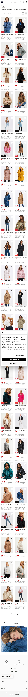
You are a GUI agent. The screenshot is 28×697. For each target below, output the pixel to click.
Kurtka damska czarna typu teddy (21, 306)
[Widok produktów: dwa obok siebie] (22, 13)
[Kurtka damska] (7, 273)
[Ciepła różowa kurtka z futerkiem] (7, 174)
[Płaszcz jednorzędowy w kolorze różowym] (21, 396)
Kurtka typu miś (4, 405)
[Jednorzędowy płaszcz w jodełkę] (21, 569)
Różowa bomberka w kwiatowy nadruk (7, 529)
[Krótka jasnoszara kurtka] (7, 569)
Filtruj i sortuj (7, 13)
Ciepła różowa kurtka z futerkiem (7, 183)
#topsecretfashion (14, 623)
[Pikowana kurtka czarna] (21, 75)
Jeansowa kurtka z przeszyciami (7, 34)
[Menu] (2, 2)
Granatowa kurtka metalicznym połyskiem (7, 207)
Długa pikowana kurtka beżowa (7, 554)
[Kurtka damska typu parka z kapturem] (21, 248)
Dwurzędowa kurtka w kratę (6, 455)
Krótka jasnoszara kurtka (6, 578)
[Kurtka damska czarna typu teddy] (21, 297)
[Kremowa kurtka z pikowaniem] (7, 75)
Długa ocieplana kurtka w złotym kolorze (21, 207)
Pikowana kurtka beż (5, 108)
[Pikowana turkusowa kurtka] (7, 470)
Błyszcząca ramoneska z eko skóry (21, 158)
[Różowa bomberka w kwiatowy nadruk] (7, 520)
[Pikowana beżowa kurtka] (7, 421)
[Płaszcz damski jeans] (21, 124)
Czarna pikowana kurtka (20, 529)
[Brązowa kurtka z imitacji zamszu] (7, 248)
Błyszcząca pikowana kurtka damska (21, 479)
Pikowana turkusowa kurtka (6, 479)
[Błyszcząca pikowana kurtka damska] (21, 470)
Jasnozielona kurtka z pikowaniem (21, 59)
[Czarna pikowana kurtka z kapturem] (21, 446)
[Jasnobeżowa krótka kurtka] (21, 545)
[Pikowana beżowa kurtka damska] (7, 297)
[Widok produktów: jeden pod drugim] (25, 13)
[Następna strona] (17, 614)
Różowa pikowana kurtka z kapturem (21, 282)
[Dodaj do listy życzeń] (11, 19)
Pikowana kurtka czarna (19, 84)
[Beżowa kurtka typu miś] (7, 495)
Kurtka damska (4, 282)
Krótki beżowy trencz (5, 59)
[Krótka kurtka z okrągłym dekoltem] (7, 124)
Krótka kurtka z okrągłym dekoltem (7, 133)
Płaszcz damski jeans (19, 133)
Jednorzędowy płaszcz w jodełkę (21, 578)
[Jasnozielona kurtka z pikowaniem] (21, 50)
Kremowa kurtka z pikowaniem (7, 84)
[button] (14, 681)
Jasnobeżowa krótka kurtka (20, 554)
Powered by (11, 694)
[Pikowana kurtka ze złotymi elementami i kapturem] (21, 174)
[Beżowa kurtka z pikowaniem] (21, 99)
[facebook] (12, 672)
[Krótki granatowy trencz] (21, 25)
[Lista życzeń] (23, 2)
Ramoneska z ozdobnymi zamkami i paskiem (7, 232)
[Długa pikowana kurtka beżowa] (7, 545)
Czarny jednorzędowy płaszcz (7, 380)
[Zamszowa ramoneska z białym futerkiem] (7, 322)
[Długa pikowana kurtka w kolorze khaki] (21, 322)
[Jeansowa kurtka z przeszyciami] (7, 25)
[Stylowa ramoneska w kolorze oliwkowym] (21, 223)
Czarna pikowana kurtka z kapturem (21, 455)
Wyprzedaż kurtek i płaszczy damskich (14, 9)
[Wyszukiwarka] (20, 2)
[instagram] (16, 672)
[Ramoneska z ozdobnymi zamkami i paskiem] (7, 223)
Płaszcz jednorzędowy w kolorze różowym (21, 405)
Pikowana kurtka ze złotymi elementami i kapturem (21, 183)
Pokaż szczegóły (20, 355)
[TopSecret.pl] (11, 2)
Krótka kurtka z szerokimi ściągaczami (7, 603)
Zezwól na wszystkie (14, 359)
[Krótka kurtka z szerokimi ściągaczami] (7, 594)
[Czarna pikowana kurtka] (21, 520)
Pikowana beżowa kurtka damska (7, 306)
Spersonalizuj (13, 363)
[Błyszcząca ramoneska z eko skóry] (21, 149)
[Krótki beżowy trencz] (7, 50)
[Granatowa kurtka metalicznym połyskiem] (7, 198)
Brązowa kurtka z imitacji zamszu (7, 257)
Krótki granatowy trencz (19, 34)
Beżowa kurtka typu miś (6, 504)
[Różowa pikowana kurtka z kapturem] (21, 273)
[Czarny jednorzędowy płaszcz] (7, 372)
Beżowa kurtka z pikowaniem (20, 108)
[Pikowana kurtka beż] (7, 99)
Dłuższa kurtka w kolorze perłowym (21, 380)
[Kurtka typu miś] (7, 396)
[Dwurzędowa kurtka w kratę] (7, 446)
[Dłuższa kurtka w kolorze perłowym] (21, 372)
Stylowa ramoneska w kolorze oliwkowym (21, 232)
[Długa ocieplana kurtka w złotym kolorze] (21, 198)
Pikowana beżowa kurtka (6, 430)
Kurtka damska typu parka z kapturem (21, 257)
